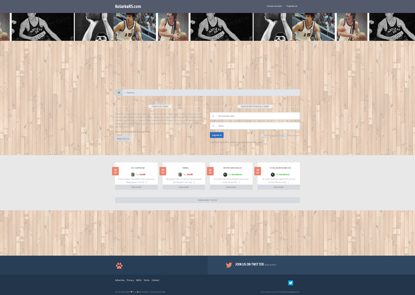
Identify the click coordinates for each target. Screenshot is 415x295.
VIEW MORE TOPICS (207, 200)
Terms (147, 280)
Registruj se (123, 138)
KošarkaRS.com (128, 6)
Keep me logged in (273, 135)
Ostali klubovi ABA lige (280, 168)
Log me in (217, 135)
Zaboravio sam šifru (219, 142)
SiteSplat (145, 292)
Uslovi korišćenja (123, 131)
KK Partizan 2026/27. (232, 168)
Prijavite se (292, 6)
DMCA (139, 280)
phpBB (162, 292)
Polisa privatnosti (141, 131)
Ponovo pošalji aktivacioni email (246, 142)
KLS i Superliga (138, 168)
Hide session (293, 135)
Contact (155, 280)
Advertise (120, 280)
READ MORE (136, 187)
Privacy (130, 280)
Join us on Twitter (256, 264)
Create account (274, 6)
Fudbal (185, 168)
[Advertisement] (207, 66)
